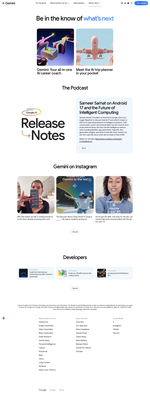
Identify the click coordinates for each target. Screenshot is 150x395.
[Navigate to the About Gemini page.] (8, 3)
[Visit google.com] (42, 390)
